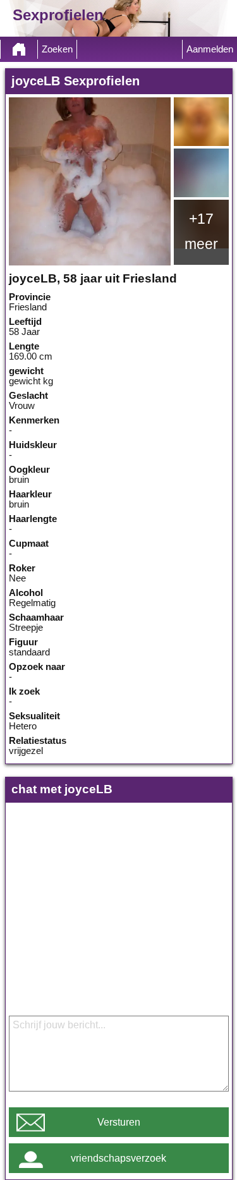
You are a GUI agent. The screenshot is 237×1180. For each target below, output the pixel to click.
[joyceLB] (90, 181)
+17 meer (201, 231)
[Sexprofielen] (19, 49)
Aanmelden (209, 49)
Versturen (118, 1122)
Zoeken (57, 49)
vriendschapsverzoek (118, 1158)
